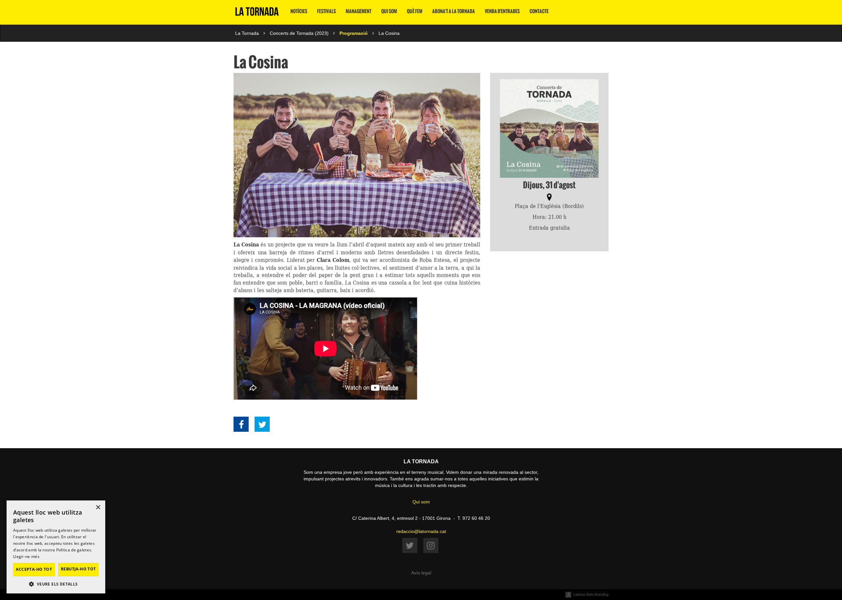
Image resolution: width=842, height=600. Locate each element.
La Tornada (247, 33)
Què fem (414, 11)
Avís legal (421, 572)
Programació (353, 33)
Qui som (389, 11)
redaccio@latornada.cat (421, 531)
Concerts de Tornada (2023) (299, 33)
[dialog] (56, 546)
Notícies (298, 11)
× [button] (97, 507)
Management (358, 11)
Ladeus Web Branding (590, 594)
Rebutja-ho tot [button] (78, 569)
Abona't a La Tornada (453, 11)
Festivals (326, 11)
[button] (56, 584)
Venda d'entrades (502, 11)
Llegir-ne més (26, 556)
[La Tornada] (257, 14)
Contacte (539, 11)
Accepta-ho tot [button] (34, 569)
